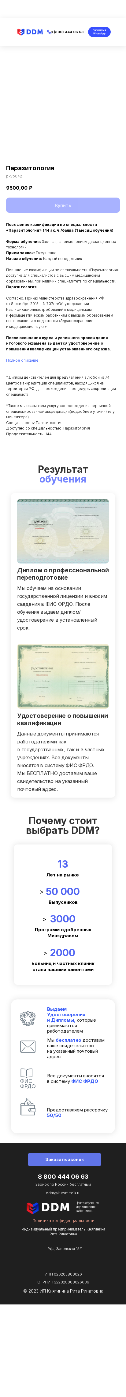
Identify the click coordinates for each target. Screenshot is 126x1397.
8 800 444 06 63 (63, 1176)
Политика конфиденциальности (63, 1220)
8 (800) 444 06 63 (66, 32)
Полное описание (22, 360)
